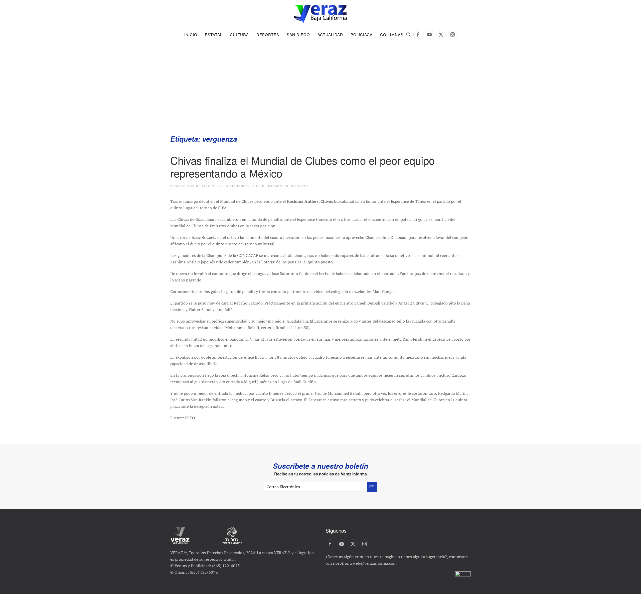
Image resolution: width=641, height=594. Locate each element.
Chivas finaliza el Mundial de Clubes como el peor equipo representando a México (302, 166)
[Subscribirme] (372, 487)
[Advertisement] (320, 96)
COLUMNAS (391, 34)
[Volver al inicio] (320, 14)
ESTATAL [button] (213, 34)
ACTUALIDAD (330, 34)
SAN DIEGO (298, 34)
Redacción (206, 186)
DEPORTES (267, 34)
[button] (408, 34)
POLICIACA (362, 34)
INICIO (190, 34)
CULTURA (239, 34)
